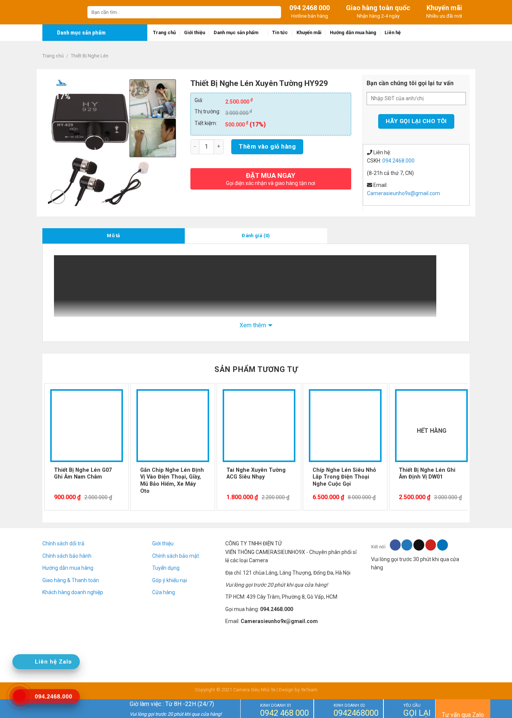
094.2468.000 (398, 161)
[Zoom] (58, 197)
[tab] (113, 235)
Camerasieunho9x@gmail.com (403, 193)
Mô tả (113, 235)
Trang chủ (164, 32)
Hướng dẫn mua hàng (353, 32)
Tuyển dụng (166, 568)
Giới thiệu (194, 32)
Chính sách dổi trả (63, 543)
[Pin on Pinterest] (430, 545)
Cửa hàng (163, 592)
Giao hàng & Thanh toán (70, 580)
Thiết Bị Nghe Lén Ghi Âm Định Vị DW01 (427, 473)
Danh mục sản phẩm (236, 32)
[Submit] (274, 12)
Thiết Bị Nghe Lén (89, 56)
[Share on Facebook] (395, 545)
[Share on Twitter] (406, 545)
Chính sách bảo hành (66, 556)
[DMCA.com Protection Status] (420, 603)
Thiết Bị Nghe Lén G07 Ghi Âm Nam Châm (83, 473)
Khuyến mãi (309, 32)
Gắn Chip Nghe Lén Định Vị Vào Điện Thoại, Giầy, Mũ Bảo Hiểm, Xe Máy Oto (172, 480)
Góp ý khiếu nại (169, 580)
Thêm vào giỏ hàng (267, 146)
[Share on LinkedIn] (442, 545)
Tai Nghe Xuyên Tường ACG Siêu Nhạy (256, 473)
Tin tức (280, 32)
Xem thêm (253, 325)
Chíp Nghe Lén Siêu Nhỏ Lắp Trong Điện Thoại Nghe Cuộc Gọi (344, 477)
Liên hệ (393, 32)
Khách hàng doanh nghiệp (72, 592)
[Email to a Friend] (418, 545)
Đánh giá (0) (256, 235)
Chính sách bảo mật (175, 556)
